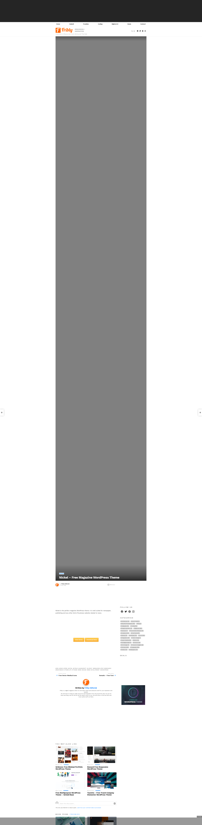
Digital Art (115, 24)
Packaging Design (126, 642)
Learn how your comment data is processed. (89, 807)
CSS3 (61, 668)
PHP (102, 668)
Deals (129, 24)
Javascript (82, 668)
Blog (139, 623)
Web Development (94, 670)
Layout (90, 668)
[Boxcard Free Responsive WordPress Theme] (102, 754)
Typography (135, 647)
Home (58, 24)
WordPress (104, 670)
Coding (100, 24)
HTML (70, 668)
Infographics (125, 637)
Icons (142, 635)
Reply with (115, 803)
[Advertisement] (101, 11)
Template (68, 670)
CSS (57, 668)
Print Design (125, 645)
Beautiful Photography (128, 623)
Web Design (82, 670)
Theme (75, 670)
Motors (136, 640)
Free (65, 668)
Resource (108, 668)
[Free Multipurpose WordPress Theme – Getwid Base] (70, 780)
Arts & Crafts (135, 621)
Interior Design (136, 637)
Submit (71, 24)
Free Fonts (135, 633)
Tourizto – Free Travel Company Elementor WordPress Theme (100, 794)
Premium (137, 642)
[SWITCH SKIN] (134, 31)
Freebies (86, 24)
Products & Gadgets (137, 645)
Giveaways (133, 635)
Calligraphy (125, 626)
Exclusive (125, 630)
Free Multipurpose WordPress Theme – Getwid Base (68, 794)
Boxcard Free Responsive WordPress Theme (97, 768)
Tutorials (125, 647)
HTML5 (76, 668)
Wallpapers (133, 649)
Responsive (60, 670)
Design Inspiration (127, 628)
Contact (143, 24)
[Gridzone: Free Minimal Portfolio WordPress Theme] (70, 754)
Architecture (125, 621)
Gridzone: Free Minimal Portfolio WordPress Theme (69, 768)
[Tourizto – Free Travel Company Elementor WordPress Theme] (102, 780)
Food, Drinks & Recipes (136, 630)
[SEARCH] (132, 31)
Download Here (92, 640)
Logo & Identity (126, 640)
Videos (124, 649)
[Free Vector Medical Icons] (2, 412)
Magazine (97, 668)
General (124, 635)
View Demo (79, 640)
